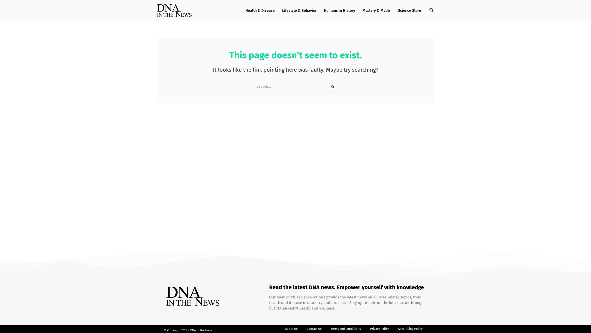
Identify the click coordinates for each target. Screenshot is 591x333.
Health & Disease (260, 10)
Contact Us (314, 328)
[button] (431, 10)
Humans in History (339, 10)
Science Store (409, 10)
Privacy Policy (379, 328)
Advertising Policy (410, 328)
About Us (291, 328)
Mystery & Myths (376, 10)
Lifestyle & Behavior (299, 10)
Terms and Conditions (346, 328)
